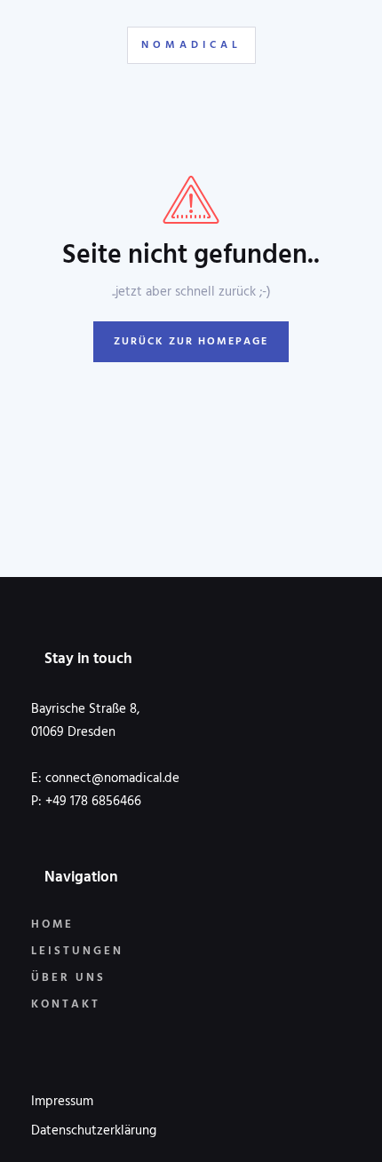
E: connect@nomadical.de (105, 778)
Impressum (62, 1101)
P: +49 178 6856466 (86, 801)
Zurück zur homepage (191, 342)
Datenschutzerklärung (93, 1131)
